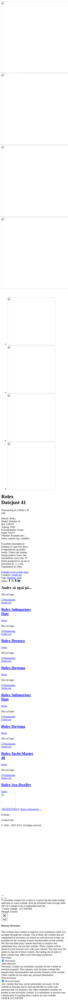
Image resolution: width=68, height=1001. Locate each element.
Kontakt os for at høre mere (15, 572)
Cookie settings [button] (9, 908)
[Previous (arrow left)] (2, 898)
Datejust (11, 577)
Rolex (4, 620)
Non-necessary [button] (8, 978)
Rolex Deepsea (13, 641)
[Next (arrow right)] (5, 898)
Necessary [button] (6, 957)
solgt (19, 577)
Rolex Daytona (13, 668)
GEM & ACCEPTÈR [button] (12, 998)
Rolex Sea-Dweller (16, 785)
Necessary (10, 960)
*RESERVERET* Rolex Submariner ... (21, 809)
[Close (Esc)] (2, 895)
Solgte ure (17, 575)
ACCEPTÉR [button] (25, 908)
